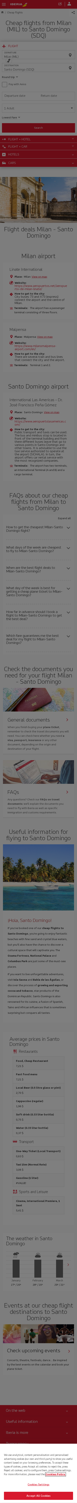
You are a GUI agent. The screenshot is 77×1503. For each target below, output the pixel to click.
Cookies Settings (38, 1484)
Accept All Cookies (38, 1495)
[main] (38, 1473)
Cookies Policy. (56, 1474)
